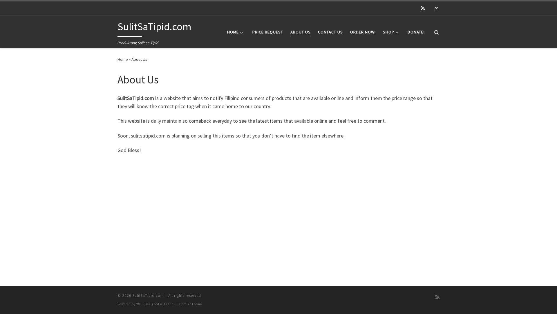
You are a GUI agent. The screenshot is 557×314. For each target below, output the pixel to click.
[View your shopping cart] (436, 8)
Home (122, 59)
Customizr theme (188, 304)
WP (138, 304)
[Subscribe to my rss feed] (423, 8)
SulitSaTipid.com (148, 295)
